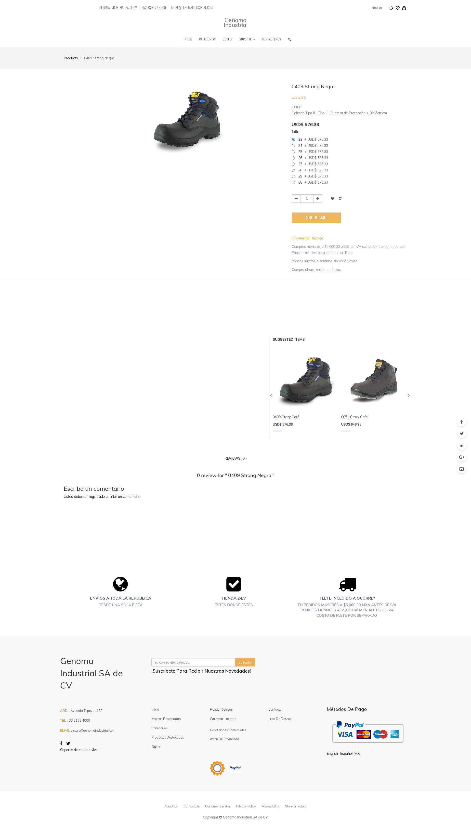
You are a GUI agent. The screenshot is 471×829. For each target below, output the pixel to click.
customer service (217, 806)
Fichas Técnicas (221, 709)
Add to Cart (316, 218)
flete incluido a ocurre (346, 598)
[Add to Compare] (391, 9)
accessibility (270, 806)
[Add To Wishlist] (332, 198)
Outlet (156, 747)
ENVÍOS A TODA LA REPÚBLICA (120, 598)
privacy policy (246, 806)
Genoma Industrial (236, 22)
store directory (296, 806)
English (332, 753)
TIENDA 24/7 (234, 598)
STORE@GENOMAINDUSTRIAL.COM (192, 7)
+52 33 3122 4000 (154, 7)
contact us (191, 806)
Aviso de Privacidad (224, 739)
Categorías (160, 728)
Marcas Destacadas (166, 719)
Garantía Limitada (223, 719)
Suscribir (245, 662)
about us (171, 806)
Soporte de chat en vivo (79, 750)
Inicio (155, 709)
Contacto (274, 709)
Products (71, 58)
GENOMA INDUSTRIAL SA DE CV (118, 7)
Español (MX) (350, 753)
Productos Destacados (168, 737)
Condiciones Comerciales (228, 730)
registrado (97, 496)
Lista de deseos (279, 719)
